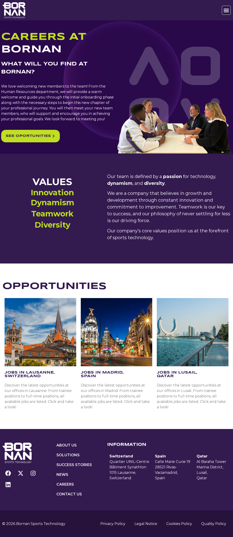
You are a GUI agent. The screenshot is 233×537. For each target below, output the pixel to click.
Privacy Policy (112, 524)
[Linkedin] (8, 484)
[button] (226, 10)
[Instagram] (33, 473)
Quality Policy (213, 524)
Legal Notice (145, 524)
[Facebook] (8, 473)
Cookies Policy (179, 524)
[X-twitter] (20, 473)
